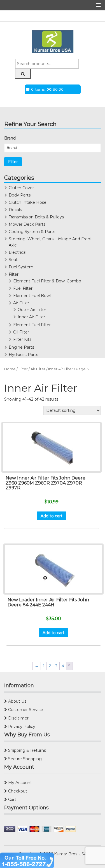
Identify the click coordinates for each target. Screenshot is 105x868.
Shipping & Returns (26, 750)
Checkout (17, 791)
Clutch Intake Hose (27, 202)
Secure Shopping (24, 758)
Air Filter (21, 302)
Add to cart (51, 515)
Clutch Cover (21, 187)
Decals (15, 209)
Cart (11, 799)
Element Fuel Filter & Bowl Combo (47, 281)
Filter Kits (22, 339)
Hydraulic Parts (23, 354)
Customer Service (25, 709)
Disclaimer (18, 718)
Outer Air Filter (32, 309)
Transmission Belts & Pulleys (36, 217)
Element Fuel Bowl (32, 295)
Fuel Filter (22, 288)
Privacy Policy (21, 726)
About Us (16, 701)
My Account (19, 782)
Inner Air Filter (31, 316)
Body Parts (20, 195)
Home (10, 369)
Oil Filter (21, 332)
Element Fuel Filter (32, 324)
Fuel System (21, 266)
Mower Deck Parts (27, 224)
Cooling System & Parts (32, 231)
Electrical (17, 252)
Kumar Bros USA (70, 853)
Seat (13, 259)
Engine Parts (21, 347)
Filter (13, 161)
